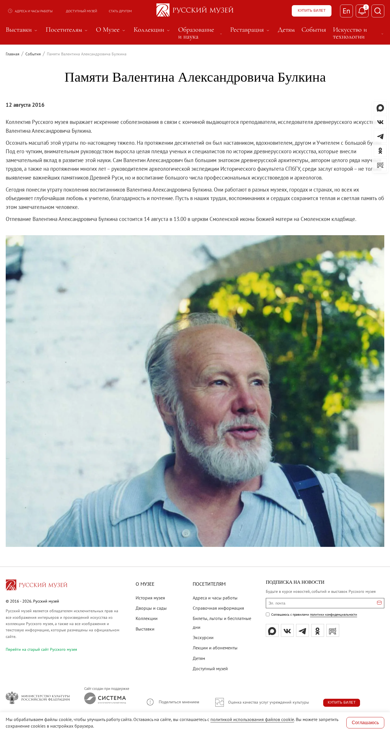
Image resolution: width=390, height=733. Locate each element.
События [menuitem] (313, 29)
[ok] (317, 630)
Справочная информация (218, 608)
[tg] (302, 630)
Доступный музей (81, 11)
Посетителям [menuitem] (67, 29)
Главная (12, 54)
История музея (150, 598)
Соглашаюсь (365, 722)
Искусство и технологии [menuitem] (358, 33)
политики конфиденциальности (333, 614)
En (346, 10)
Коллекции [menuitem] (152, 29)
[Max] (272, 630)
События (33, 54)
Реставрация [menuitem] (250, 29)
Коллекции (147, 618)
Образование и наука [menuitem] (200, 33)
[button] (172, 702)
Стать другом (120, 11)
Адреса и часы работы (34, 11)
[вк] (287, 630)
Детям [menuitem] (286, 29)
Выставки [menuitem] (22, 29)
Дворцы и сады (151, 608)
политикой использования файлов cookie (252, 719)
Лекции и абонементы (215, 648)
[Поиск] (377, 11)
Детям (199, 658)
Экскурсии (203, 637)
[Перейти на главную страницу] (36, 585)
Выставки (145, 629)
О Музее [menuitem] (111, 29)
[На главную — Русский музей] (195, 10)
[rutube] (332, 630)
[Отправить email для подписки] (379, 603)
